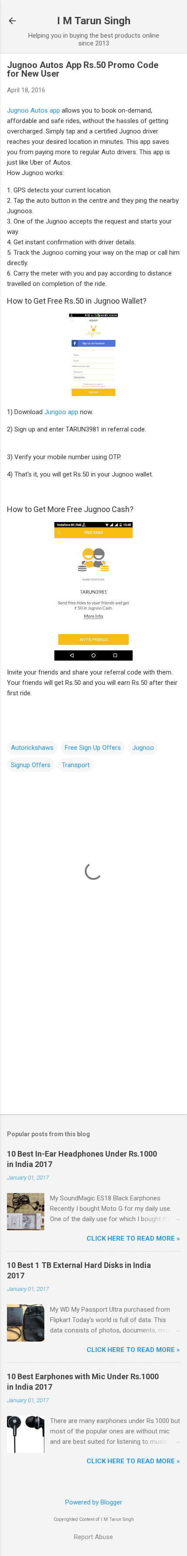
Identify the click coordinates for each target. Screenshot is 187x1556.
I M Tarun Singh (93, 21)
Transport (76, 765)
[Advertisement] (93, 1039)
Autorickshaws (32, 748)
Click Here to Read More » (133, 1238)
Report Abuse (93, 1537)
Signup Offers (30, 765)
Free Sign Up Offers (93, 748)
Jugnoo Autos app (33, 110)
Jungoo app (61, 412)
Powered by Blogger (93, 1502)
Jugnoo (143, 748)
